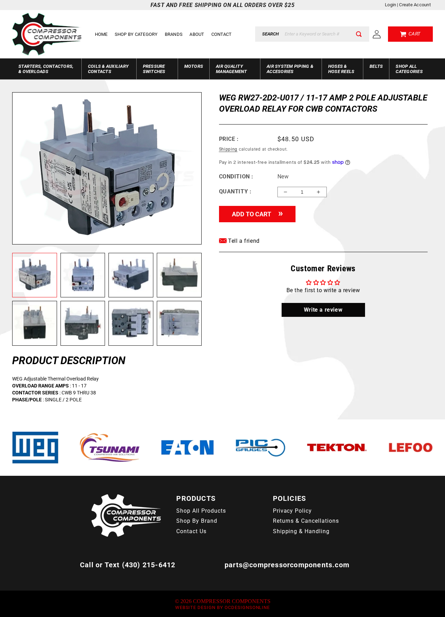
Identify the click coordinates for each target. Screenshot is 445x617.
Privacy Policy (292, 510)
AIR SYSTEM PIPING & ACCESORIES (290, 69)
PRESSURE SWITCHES (154, 69)
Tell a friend (243, 241)
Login (390, 4)
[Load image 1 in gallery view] (34, 275)
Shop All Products (201, 510)
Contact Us (191, 531)
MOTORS (193, 66)
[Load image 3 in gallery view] (130, 275)
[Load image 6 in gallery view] (82, 323)
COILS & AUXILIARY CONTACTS (108, 69)
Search (270, 34)
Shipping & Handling (301, 531)
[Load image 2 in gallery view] (82, 275)
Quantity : (235, 191)
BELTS (376, 66)
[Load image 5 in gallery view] (34, 323)
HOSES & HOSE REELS (341, 69)
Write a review (323, 309)
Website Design (195, 607)
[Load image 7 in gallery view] (130, 323)
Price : (229, 139)
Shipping (228, 149)
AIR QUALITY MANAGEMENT (231, 69)
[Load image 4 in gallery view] (179, 275)
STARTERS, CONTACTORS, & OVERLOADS (45, 69)
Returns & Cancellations (306, 521)
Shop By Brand (196, 521)
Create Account (415, 4)
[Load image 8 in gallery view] (179, 323)
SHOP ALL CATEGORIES (409, 69)
